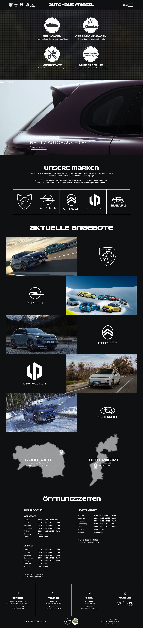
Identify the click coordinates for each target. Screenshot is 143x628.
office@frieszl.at (36, 577)
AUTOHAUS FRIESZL (71, 5)
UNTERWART (104, 460)
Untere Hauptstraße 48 (38, 463)
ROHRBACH (38, 460)
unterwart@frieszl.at (92, 542)
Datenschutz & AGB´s (110, 621)
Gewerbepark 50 (104, 463)
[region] (24, 201)
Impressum (114, 619)
